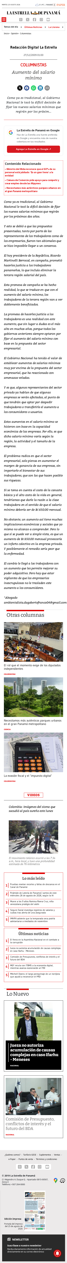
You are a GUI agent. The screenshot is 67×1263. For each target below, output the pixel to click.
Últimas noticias (33, 933)
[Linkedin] (40, 87)
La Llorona (54, 27)
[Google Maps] (55, 1180)
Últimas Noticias (33, 27)
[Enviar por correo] (47, 87)
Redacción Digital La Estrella (33, 47)
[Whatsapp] (33, 87)
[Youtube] (48, 19)
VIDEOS (33, 795)
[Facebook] (34, 19)
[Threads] (21, 19)
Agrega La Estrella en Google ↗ (33, 149)
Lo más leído (33, 878)
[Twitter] (19, 87)
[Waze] (62, 1180)
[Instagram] (41, 19)
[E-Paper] (59, 4)
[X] (28, 19)
